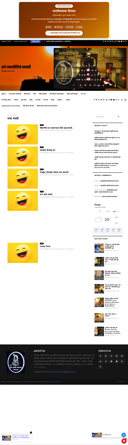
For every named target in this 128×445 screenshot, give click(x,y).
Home (9, 115)
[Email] (114, 100)
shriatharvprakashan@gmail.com (60, 372)
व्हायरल (68, 100)
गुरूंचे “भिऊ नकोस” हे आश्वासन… (110, 315)
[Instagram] (99, 100)
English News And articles (11, 106)
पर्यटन (34, 94)
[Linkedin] (107, 100)
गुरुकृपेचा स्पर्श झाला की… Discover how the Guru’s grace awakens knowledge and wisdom (112, 330)
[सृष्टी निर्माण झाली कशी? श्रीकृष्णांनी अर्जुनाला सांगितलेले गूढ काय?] (99, 275)
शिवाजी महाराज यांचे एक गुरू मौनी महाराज (47, 106)
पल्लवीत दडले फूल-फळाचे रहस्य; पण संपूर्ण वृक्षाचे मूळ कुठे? (112, 260)
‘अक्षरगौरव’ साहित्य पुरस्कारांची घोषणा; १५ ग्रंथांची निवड (58, 41)
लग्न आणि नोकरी (46, 194)
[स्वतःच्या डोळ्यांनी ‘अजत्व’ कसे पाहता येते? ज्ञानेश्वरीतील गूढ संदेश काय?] (99, 289)
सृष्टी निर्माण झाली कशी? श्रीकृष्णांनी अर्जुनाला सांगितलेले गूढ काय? (112, 273)
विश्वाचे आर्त (27, 94)
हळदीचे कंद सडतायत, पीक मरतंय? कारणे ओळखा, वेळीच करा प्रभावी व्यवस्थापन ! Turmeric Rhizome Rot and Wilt (106, 165)
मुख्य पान (4, 94)
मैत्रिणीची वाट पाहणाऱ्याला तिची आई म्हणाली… (56, 128)
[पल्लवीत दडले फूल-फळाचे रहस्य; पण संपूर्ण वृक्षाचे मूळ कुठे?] (99, 261)
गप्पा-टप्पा (83, 94)
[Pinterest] (102, 100)
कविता (30, 100)
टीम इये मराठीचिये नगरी (46, 130)
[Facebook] (95, 100)
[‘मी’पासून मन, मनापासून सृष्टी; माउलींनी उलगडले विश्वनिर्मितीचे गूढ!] (99, 248)
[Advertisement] (48, 227)
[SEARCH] (118, 117)
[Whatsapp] (119, 100)
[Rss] (117, 100)
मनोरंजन (16, 100)
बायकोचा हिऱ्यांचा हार (47, 150)
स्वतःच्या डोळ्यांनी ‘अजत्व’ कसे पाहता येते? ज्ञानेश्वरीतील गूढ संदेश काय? (112, 287)
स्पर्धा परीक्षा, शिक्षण (6, 100)
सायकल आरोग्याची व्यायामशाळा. (109, 196)
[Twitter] (97, 100)
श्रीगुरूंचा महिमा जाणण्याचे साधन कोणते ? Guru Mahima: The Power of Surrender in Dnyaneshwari (112, 302)
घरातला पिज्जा (45, 246)
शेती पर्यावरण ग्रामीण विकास (57, 94)
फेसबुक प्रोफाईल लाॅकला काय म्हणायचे (54, 172)
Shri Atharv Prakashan (55, 381)
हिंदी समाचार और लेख (28, 106)
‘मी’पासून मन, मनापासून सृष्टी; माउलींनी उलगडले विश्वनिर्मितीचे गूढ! (112, 246)
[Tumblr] (109, 100)
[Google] (104, 100)
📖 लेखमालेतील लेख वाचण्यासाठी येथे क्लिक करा (64, 33)
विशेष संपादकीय (43, 94)
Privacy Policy (121, 381)
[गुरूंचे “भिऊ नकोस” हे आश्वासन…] (99, 318)
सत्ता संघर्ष (38, 100)
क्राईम (52, 100)
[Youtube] (111, 100)
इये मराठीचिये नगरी (16, 67)
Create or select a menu (20, 41)
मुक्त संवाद (23, 100)
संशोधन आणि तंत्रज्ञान (72, 94)
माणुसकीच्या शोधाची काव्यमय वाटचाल (109, 181)
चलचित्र (59, 100)
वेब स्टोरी (45, 100)
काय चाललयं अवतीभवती (15, 94)
